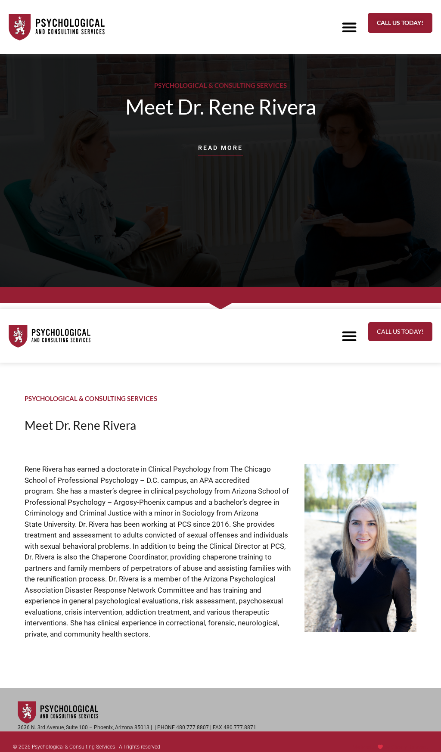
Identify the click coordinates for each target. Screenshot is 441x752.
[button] (349, 27)
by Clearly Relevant (406, 747)
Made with (364, 747)
